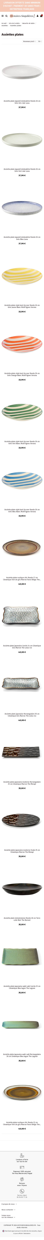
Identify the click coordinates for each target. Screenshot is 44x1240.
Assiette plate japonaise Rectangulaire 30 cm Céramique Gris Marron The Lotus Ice (22, 715)
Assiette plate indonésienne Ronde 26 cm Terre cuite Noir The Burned (22, 919)
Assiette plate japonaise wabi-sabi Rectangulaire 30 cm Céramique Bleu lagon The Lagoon (22, 1055)
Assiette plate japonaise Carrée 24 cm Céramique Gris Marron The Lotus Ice (22, 647)
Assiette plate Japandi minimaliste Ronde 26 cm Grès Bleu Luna (22, 238)
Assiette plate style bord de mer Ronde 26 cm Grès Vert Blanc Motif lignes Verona (22, 442)
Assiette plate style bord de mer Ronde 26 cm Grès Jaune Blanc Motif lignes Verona (22, 306)
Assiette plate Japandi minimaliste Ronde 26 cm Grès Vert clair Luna (22, 170)
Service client (22, 1195)
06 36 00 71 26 (22, 1197)
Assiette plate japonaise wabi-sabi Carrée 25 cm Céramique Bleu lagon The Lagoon (22, 987)
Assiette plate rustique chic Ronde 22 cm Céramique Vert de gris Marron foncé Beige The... (22, 1123)
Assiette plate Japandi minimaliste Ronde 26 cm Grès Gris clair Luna (22, 102)
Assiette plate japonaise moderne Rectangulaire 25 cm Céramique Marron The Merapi (22, 783)
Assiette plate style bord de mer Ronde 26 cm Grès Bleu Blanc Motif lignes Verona (22, 511)
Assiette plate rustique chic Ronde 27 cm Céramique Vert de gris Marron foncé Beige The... (22, 579)
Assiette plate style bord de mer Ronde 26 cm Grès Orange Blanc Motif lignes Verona (22, 374)
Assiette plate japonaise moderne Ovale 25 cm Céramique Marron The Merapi (22, 851)
